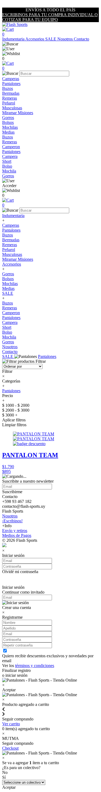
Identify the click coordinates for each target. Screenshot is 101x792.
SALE (51, 39)
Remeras (9, 98)
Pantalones (11, 83)
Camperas (10, 78)
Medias (8, 132)
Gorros (8, 117)
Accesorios (35, 39)
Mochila (9, 171)
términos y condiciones (34, 665)
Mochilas (10, 127)
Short (6, 161)
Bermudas (10, 93)
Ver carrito (11, 724)
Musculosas (12, 108)
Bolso (7, 166)
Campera (10, 156)
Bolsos (8, 122)
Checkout (10, 748)
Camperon (11, 146)
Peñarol (8, 103)
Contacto (81, 39)
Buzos (7, 88)
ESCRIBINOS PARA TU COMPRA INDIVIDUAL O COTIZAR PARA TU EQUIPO (50, 17)
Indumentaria (13, 39)
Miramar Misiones (17, 112)
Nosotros (65, 39)
